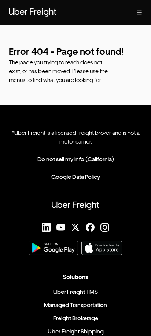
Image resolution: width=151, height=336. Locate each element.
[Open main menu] (133, 12)
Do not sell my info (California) (75, 159)
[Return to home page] (61, 12)
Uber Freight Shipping (76, 331)
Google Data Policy (75, 176)
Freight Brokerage (75, 318)
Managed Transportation (75, 304)
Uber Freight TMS (75, 291)
